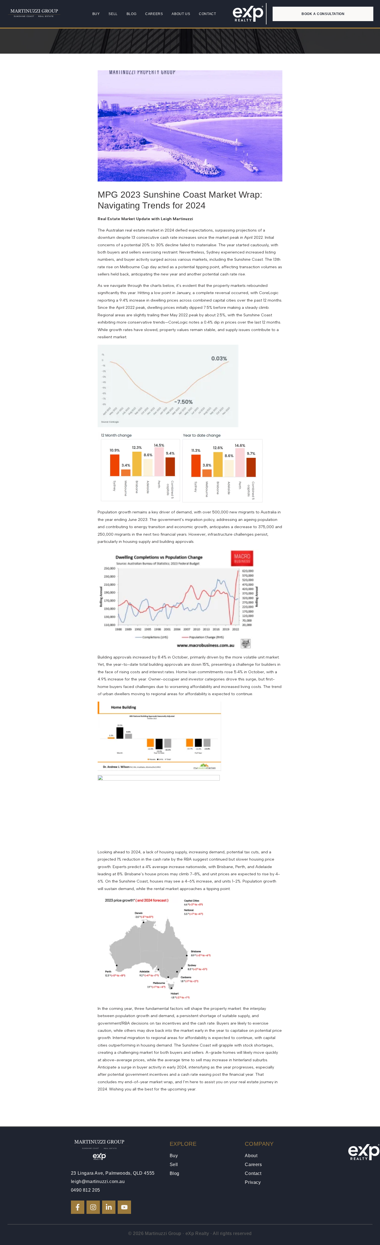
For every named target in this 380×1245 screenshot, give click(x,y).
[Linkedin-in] (108, 1207)
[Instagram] (93, 1207)
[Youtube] (124, 1207)
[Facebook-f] (77, 1207)
